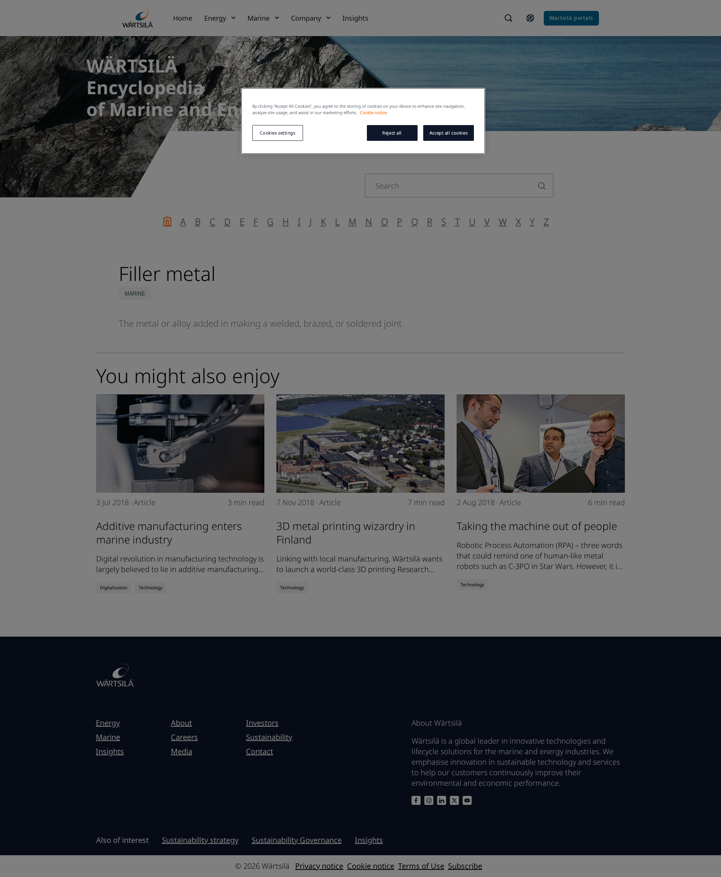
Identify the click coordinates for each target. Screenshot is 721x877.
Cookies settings (277, 133)
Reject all (392, 133)
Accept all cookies (449, 133)
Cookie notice (373, 112)
